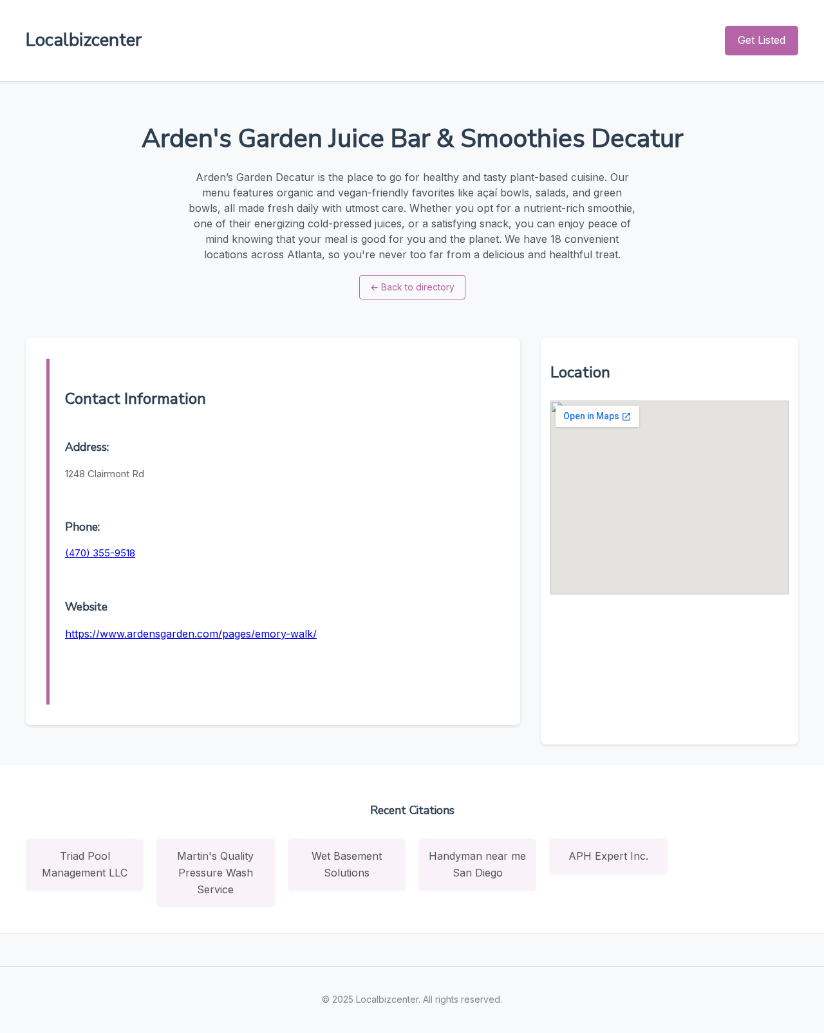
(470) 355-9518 (100, 553)
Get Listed (761, 39)
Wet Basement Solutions (347, 864)
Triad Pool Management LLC (84, 864)
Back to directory (412, 286)
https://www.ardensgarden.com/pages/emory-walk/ (191, 633)
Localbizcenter (84, 40)
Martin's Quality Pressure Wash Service (215, 872)
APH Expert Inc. (608, 855)
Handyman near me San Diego (477, 864)
